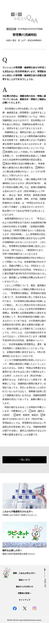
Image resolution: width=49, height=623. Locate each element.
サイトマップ (24, 600)
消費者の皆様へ (24, 593)
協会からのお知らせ (24, 586)
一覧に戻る (24, 459)
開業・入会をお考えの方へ (24, 573)
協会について (24, 580)
